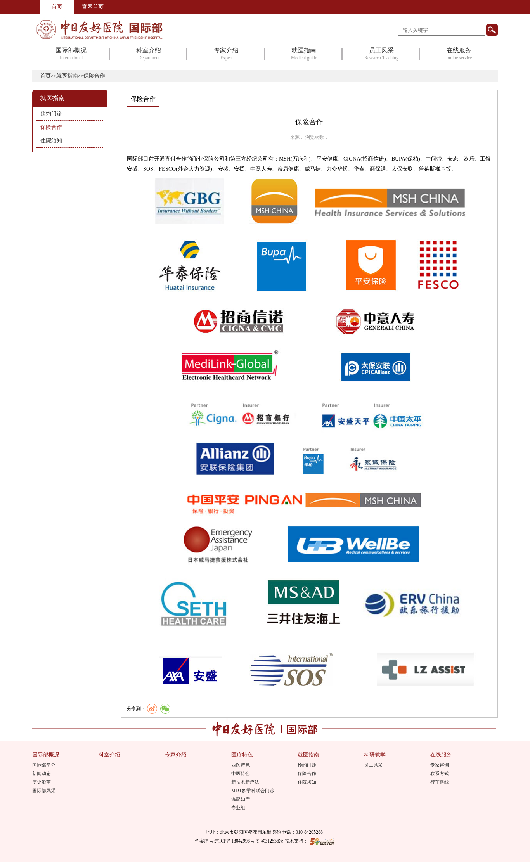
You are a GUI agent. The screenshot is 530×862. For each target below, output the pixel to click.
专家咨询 (439, 765)
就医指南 (67, 76)
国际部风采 (43, 790)
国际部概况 (45, 755)
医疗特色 (242, 755)
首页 (57, 7)
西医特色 (240, 765)
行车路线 (439, 782)
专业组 (238, 807)
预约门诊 (307, 765)
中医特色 (240, 773)
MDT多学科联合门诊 (252, 790)
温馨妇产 (240, 799)
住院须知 (307, 782)
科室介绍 (109, 755)
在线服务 (441, 755)
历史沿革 (41, 782)
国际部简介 (43, 765)
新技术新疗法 (245, 782)
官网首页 (93, 7)
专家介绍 (176, 755)
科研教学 (375, 755)
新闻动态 (41, 773)
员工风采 (373, 765)
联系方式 (439, 773)
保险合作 (307, 773)
